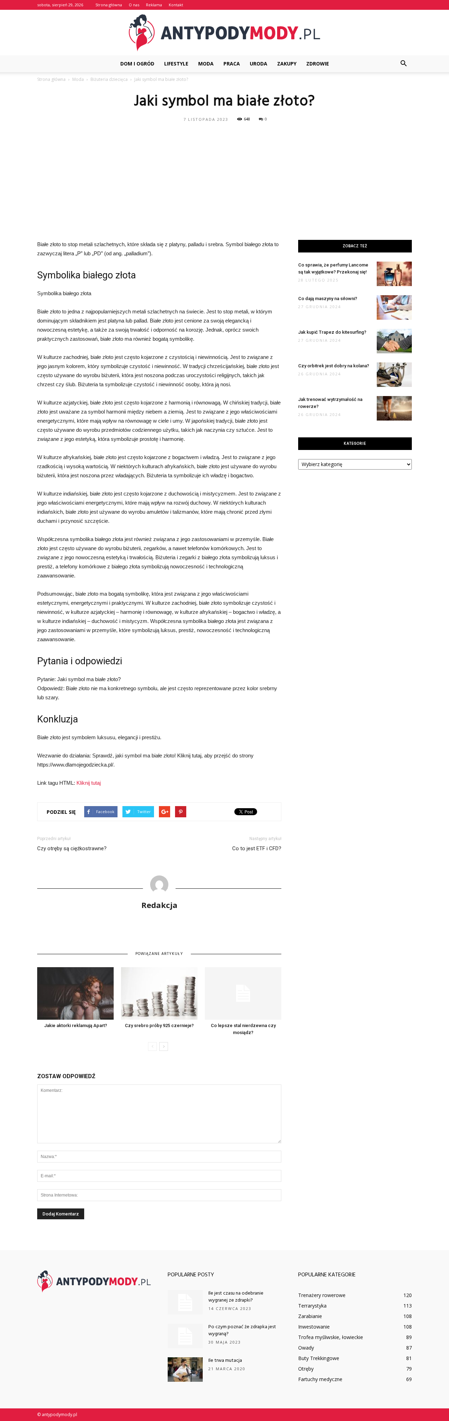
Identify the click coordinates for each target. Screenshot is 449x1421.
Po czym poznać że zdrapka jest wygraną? (242, 1330)
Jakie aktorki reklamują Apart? (75, 1025)
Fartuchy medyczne (320, 1379)
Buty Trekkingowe (318, 1358)
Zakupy (286, 63)
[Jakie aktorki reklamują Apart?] (75, 993)
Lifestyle (176, 63)
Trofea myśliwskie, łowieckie (330, 1337)
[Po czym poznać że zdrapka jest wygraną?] (185, 1336)
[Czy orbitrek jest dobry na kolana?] (394, 374)
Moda (206, 63)
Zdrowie (317, 63)
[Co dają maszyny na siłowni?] (394, 307)
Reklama (154, 4)
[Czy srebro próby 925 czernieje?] (159, 993)
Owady (306, 1347)
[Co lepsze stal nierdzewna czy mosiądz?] (243, 993)
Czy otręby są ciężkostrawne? (72, 848)
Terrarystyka (312, 1305)
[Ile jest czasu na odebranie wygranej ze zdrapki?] (185, 1302)
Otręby (306, 1368)
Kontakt (176, 4)
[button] (403, 63)
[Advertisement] (224, 177)
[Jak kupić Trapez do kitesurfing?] (394, 341)
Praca (231, 63)
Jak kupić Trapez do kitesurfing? (332, 332)
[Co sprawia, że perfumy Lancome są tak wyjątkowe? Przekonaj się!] (394, 274)
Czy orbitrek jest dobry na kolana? (333, 365)
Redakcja (159, 905)
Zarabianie (310, 1316)
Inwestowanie (314, 1326)
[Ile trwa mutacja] (185, 1369)
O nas (134, 4)
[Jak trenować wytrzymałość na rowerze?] (394, 408)
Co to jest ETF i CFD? (256, 848)
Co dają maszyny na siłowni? (327, 298)
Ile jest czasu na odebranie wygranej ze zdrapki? (235, 1296)
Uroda (258, 63)
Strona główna (108, 4)
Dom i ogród (137, 63)
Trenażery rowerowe (322, 1295)
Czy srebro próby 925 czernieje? (159, 1025)
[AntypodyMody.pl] (224, 32)
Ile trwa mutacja (225, 1361)
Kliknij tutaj (88, 783)
